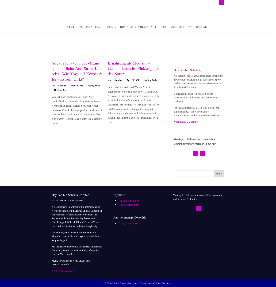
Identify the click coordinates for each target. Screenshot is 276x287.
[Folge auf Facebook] (202, 153)
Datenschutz (145, 283)
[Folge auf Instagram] (195, 153)
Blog (163, 26)
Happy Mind (94, 86)
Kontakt (202, 26)
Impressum (133, 283)
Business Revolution (136, 26)
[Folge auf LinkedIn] (221, 2)
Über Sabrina (181, 26)
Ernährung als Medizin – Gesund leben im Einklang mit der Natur (133, 68)
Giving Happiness (128, 223)
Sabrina (62, 86)
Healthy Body (60, 90)
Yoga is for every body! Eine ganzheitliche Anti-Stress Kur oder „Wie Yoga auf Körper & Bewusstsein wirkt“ (77, 71)
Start (71, 26)
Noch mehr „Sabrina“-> (187, 122)
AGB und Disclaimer (162, 283)
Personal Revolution (96, 26)
